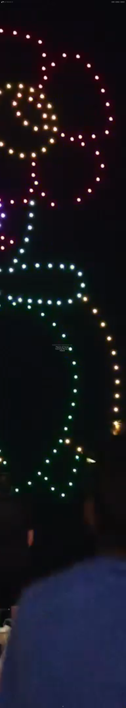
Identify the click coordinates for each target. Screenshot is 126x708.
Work (113, 1)
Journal (117, 1)
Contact (122, 1)
